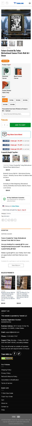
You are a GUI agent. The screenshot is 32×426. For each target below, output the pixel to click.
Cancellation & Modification (10, 380)
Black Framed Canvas (18, 77)
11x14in (5, 100)
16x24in (18, 100)
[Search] (7, 3)
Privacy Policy (5, 373)
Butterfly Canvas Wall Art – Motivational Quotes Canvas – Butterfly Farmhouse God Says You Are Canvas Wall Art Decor (8, 296)
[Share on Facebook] (6, 220)
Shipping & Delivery (6, 234)
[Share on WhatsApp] (2, 220)
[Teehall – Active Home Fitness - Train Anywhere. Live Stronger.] (18, 3)
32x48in (12, 104)
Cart (2, 400)
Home (2, 48)
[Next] (28, 24)
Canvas (8, 48)
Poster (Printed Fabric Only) (6, 91)
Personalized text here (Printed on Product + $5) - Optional (15, 110)
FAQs (3, 410)
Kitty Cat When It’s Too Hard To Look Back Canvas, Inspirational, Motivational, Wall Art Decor (23, 295)
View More (15, 265)
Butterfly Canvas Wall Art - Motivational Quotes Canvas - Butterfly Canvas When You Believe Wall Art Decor (17, 175)
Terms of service (6, 383)
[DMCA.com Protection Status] (7, 358)
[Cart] (30, 3)
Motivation (6, 216)
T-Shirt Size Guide (7, 393)
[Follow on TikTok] (19, 354)
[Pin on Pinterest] (12, 220)
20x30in (25, 100)
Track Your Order (7, 396)
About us (4, 403)
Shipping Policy (6, 370)
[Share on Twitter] (9, 220)
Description (4, 230)
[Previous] (4, 24)
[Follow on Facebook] (15, 354)
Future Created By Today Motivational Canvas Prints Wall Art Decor (17, 166)
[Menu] (2, 3)
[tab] (16, 230)
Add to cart (20, 125)
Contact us (4, 406)
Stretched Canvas (5, 77)
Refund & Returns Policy (9, 376)
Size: (3, 96)
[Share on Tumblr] (15, 220)
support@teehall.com (12, 332)
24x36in (5, 104)
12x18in (11, 100)
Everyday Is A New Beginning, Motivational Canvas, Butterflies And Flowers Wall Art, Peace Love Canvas (17, 185)
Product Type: (6, 64)
